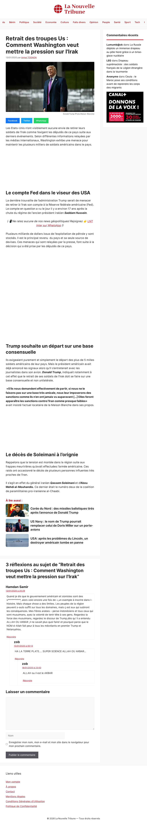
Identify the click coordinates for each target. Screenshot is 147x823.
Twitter (26, 120)
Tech (137, 22)
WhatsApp (41, 120)
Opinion (94, 22)
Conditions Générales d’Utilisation (25, 801)
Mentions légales (15, 796)
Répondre (11, 637)
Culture (65, 22)
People (106, 22)
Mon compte (13, 781)
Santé (117, 22)
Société (37, 22)
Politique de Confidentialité (21, 806)
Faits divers (79, 22)
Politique (24, 22)
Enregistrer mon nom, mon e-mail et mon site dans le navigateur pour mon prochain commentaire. (49, 744)
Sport (127, 22)
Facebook (12, 120)
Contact (10, 791)
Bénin (12, 22)
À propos (11, 786)
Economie (51, 22)
